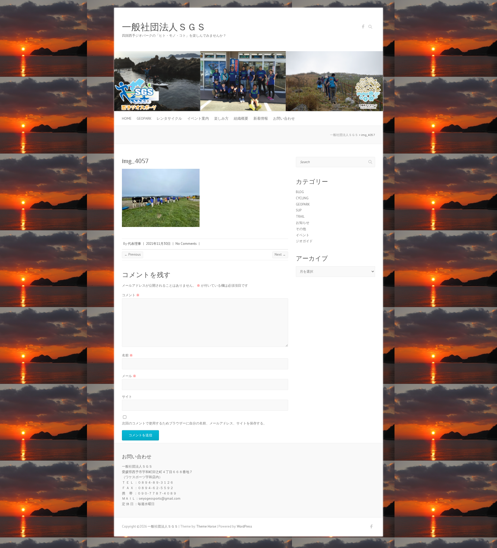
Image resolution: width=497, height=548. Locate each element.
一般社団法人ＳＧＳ (164, 27)
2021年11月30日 (158, 243)
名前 (127, 355)
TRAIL (300, 216)
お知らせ (302, 222)
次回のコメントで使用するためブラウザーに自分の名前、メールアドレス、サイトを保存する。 (194, 423)
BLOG (300, 192)
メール (129, 376)
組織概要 (241, 118)
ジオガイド (304, 241)
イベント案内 (198, 118)
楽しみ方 (221, 118)
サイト (127, 396)
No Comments (186, 243)
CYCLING (302, 198)
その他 (301, 229)
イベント (302, 235)
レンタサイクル (169, 118)
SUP (299, 210)
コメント (131, 295)
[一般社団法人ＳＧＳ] (248, 53)
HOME (126, 118)
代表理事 (134, 243)
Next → (280, 254)
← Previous (132, 254)
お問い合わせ (284, 118)
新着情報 (260, 118)
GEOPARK (144, 118)
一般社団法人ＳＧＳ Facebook (363, 27)
